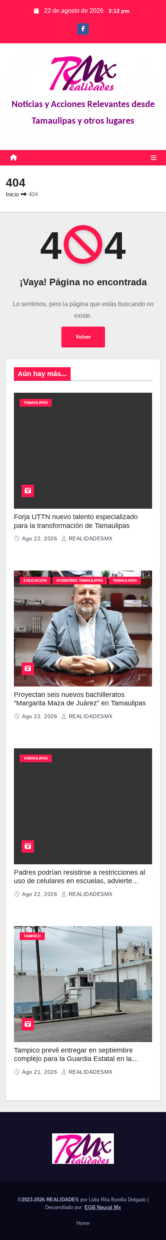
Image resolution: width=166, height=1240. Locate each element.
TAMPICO (32, 936)
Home (83, 1223)
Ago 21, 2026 (40, 1072)
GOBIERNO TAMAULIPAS (79, 580)
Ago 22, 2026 (40, 538)
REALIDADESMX (90, 538)
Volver (83, 337)
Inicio (12, 194)
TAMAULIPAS (36, 402)
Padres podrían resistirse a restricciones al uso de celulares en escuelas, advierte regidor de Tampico (79, 881)
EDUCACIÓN (35, 580)
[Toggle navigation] (153, 158)
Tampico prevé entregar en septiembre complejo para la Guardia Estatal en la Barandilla (73, 1058)
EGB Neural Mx (103, 1207)
